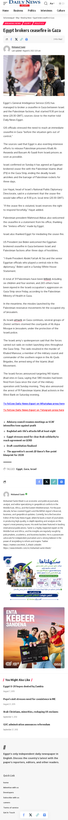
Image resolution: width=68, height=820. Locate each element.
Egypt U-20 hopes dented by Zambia (23, 686)
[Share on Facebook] (11, 39)
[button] (6, 3)
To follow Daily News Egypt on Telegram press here (33, 410)
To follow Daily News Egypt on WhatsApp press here (34, 403)
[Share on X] (16, 39)
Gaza (26, 469)
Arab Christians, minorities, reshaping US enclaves (30, 711)
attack (18, 320)
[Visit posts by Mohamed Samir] (6, 494)
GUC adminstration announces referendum (26, 724)
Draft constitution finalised (22, 445)
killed (47, 278)
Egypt (28, 23)
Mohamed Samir (18, 47)
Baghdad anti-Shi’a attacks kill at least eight (31, 431)
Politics (39, 23)
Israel (33, 469)
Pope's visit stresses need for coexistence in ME (29, 698)
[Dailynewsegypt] (24, 3)
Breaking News (13, 23)
